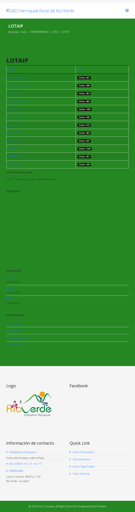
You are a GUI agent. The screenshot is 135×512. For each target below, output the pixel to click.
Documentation (81, 459)
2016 (55, 32)
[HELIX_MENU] (127, 10)
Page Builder (16, 345)
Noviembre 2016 (17, 85)
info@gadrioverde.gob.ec (23, 452)
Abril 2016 (14, 140)
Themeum (15, 330)
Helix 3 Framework (83, 452)
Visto (81, 69)
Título (12, 69)
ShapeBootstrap (18, 337)
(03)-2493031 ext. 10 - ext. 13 (25, 463)
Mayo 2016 (14, 132)
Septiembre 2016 (18, 101)
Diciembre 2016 (17, 77)
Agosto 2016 (15, 109)
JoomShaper (16, 323)
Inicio (24, 32)
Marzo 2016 (15, 148)
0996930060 (16, 471)
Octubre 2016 (16, 93)
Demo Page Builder (83, 466)
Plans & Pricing (80, 473)
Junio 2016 (14, 124)
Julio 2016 (13, 117)
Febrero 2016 (16, 156)
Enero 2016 (14, 164)
